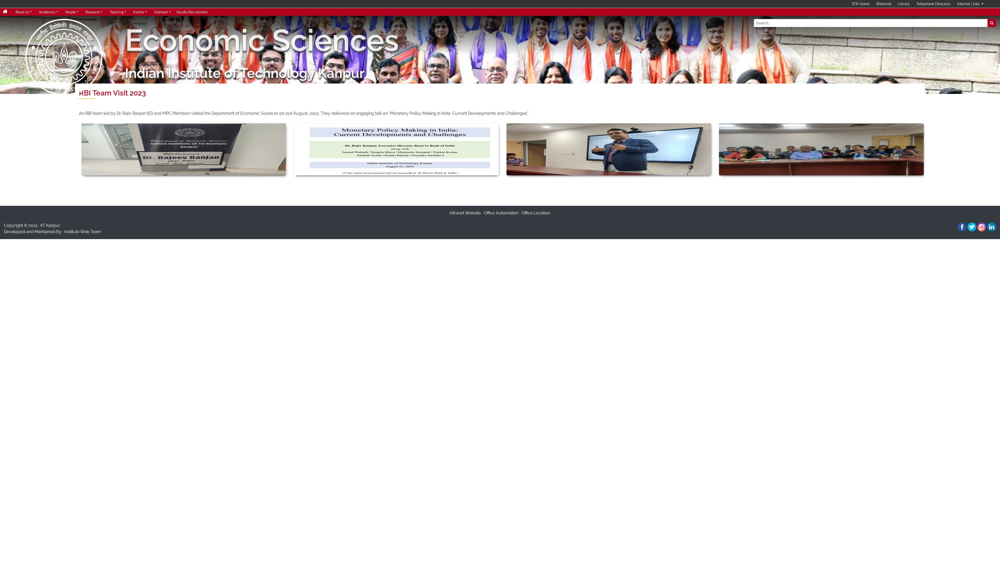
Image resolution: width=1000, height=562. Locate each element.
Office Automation (501, 212)
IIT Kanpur (50, 225)
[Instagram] (982, 227)
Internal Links (968, 4)
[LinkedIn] (992, 227)
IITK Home (861, 4)
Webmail (883, 4)
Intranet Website (465, 212)
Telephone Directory (933, 4)
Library (904, 4)
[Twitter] (972, 227)
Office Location (536, 212)
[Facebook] (962, 227)
